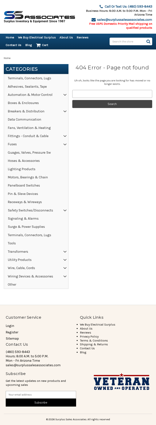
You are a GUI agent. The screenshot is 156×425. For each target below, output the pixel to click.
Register (12, 332)
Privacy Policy (89, 336)
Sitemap (12, 339)
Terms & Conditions (94, 340)
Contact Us (13, 45)
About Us (66, 37)
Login (10, 326)
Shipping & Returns (94, 344)
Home (10, 37)
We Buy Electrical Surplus (37, 37)
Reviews (83, 37)
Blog (28, 45)
